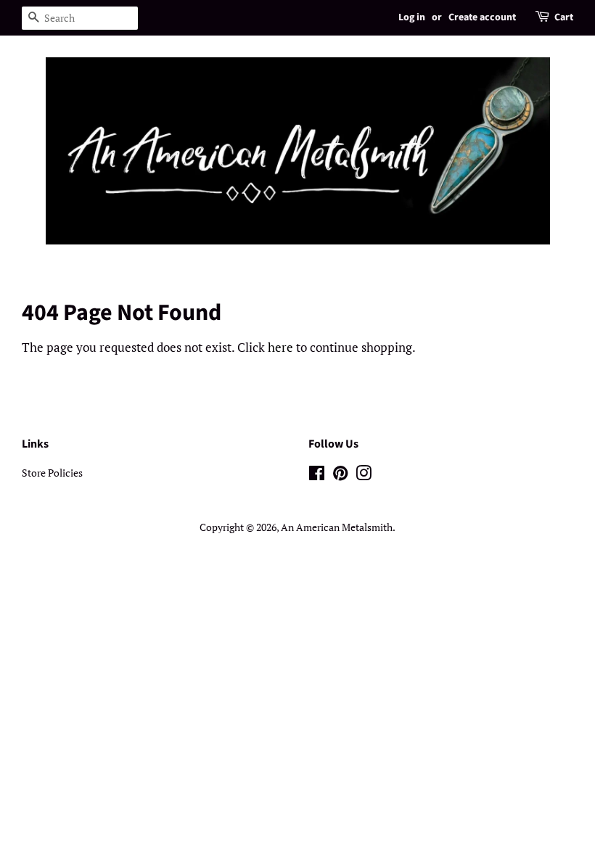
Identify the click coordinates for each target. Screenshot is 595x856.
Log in (411, 17)
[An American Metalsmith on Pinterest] (340, 475)
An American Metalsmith (337, 527)
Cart (563, 17)
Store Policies (52, 473)
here (280, 347)
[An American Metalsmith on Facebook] (316, 475)
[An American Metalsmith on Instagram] (364, 475)
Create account (482, 17)
